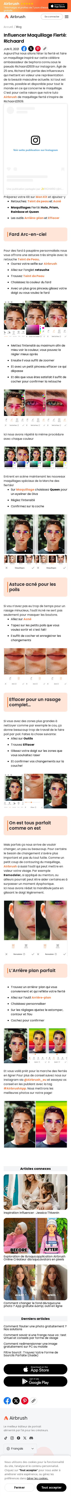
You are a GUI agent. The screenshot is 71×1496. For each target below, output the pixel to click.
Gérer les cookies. (37, 1478)
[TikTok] (6, 1438)
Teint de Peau (28, 259)
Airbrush (10, 97)
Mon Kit (41, 197)
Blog (18, 27)
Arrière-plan (34, 218)
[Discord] (31, 1438)
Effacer (53, 218)
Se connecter (52, 16)
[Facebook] (18, 1438)
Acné (57, 201)
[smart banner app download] (57, 6)
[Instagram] (12, 1438)
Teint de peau (38, 201)
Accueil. (8, 27)
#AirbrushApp (15, 1088)
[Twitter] (25, 1438)
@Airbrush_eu (35, 1080)
